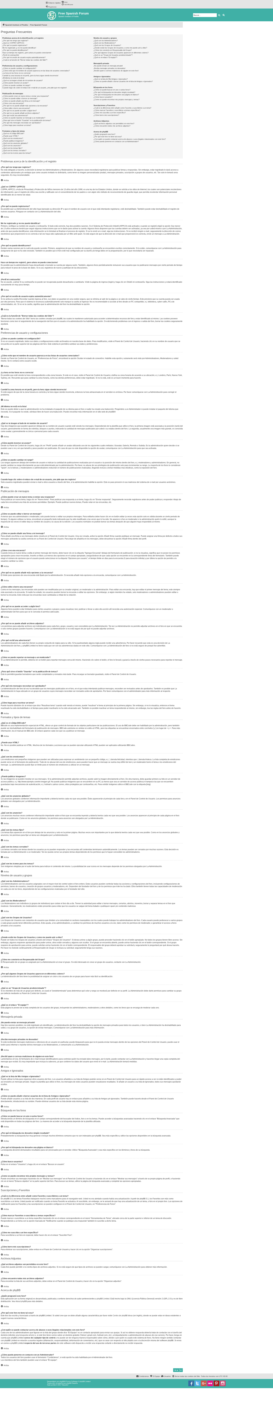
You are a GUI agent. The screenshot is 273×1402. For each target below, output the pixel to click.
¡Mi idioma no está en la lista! (13, 78)
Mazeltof (65, 1385)
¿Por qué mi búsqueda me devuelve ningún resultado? (114, 92)
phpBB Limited (103, 1299)
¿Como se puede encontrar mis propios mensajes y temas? (117, 99)
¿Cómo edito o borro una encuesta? (16, 108)
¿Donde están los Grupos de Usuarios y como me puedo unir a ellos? (120, 48)
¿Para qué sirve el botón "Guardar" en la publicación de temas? (26, 120)
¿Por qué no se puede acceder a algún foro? (19, 111)
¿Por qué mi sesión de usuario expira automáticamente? (24, 57)
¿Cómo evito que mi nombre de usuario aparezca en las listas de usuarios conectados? (36, 71)
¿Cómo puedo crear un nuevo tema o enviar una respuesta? (25, 96)
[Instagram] (223, 1383)
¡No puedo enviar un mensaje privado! (108, 66)
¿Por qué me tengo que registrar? (15, 40)
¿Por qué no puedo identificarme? (15, 50)
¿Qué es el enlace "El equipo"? (105, 57)
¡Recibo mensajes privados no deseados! (109, 68)
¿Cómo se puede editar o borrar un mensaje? (19, 98)
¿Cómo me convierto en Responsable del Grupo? (113, 50)
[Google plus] (204, 1383)
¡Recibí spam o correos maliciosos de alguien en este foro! (116, 71)
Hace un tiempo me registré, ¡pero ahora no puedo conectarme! (26, 53)
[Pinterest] (216, 1383)
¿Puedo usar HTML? (10, 136)
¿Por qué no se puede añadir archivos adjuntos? (21, 113)
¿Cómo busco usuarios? (103, 97)
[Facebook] (191, 1383)
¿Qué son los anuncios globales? (15, 143)
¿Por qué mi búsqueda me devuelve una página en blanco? (116, 95)
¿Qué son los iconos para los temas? (16, 153)
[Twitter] (197, 1383)
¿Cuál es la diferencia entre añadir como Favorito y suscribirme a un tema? (122, 108)
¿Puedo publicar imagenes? (13, 141)
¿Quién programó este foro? (104, 134)
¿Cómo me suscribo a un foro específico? (110, 113)
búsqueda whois (26, 1335)
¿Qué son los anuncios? (11, 146)
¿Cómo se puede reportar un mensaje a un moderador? (23, 118)
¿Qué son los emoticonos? (12, 138)
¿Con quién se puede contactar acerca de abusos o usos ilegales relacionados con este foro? (130, 139)
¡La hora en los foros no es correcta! (16, 73)
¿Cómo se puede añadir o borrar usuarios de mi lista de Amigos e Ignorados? (123, 81)
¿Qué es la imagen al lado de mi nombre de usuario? (22, 80)
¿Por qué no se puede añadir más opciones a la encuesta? (25, 106)
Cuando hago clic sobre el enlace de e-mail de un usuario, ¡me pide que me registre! (34, 88)
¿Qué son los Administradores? (106, 40)
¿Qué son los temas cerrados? (14, 150)
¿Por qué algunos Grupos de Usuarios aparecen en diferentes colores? (121, 53)
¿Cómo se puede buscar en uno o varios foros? (112, 90)
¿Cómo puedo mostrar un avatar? (15, 83)
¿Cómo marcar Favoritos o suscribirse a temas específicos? (117, 110)
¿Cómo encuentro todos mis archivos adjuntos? (112, 126)
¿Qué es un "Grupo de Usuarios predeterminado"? (113, 55)
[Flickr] (210, 1383)
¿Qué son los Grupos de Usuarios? (107, 45)
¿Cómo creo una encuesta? (13, 103)
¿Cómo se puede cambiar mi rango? (16, 85)
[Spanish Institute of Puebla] (52, 15)
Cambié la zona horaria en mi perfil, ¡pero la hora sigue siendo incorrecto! (30, 75)
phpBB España (72, 1383)
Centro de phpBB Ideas (123, 1315)
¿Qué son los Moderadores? (105, 43)
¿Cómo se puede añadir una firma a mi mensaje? (21, 101)
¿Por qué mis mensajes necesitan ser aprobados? (21, 123)
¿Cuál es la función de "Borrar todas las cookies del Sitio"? (24, 60)
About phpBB (21, 1301)
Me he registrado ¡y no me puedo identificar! (19, 48)
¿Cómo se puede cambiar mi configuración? (19, 68)
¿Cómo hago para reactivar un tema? (16, 125)
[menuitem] (64, 2)
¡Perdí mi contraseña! (10, 55)
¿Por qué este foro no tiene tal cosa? (108, 137)
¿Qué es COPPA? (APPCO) (13, 43)
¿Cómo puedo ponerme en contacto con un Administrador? (116, 141)
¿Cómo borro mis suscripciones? (106, 115)
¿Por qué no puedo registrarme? (14, 45)
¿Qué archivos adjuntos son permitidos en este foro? (114, 123)
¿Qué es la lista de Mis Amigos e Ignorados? (111, 79)
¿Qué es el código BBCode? (13, 133)
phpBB (111, 412)
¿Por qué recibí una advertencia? (15, 115)
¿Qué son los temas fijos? (12, 148)
